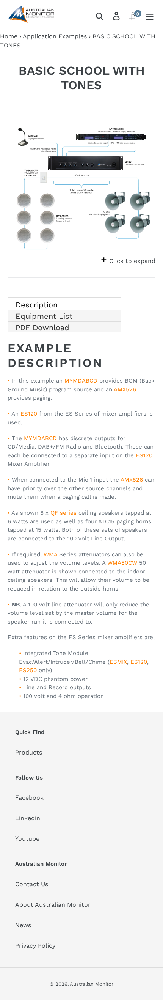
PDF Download (42, 327)
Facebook (29, 797)
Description (37, 304)
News (23, 925)
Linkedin (27, 818)
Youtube (27, 838)
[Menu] (149, 15)
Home (8, 36)
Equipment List (44, 316)
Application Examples (55, 36)
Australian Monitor (91, 984)
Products (28, 752)
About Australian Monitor (53, 904)
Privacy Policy (35, 945)
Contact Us (31, 884)
